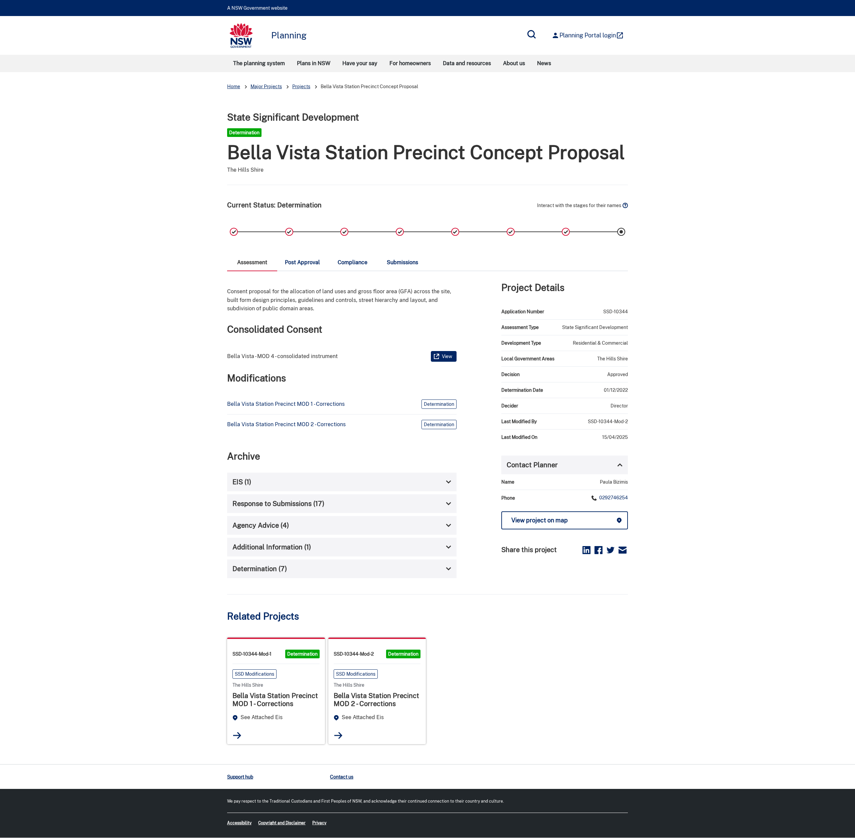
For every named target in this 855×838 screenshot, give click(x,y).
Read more (237, 735)
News (544, 63)
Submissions (402, 262)
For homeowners (410, 63)
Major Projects (266, 86)
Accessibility (239, 823)
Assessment (252, 262)
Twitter (611, 550)
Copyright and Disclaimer (282, 823)
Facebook (598, 550)
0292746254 (613, 497)
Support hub (240, 777)
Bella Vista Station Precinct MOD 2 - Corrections (286, 424)
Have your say (359, 63)
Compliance (352, 262)
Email (623, 550)
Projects (301, 86)
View (447, 356)
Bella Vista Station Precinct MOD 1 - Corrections (286, 404)
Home (233, 86)
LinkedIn (586, 550)
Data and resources (467, 63)
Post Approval (302, 262)
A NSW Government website (257, 8)
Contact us (341, 777)
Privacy (319, 823)
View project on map (539, 520)
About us (514, 63)
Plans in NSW (313, 63)
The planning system (259, 63)
